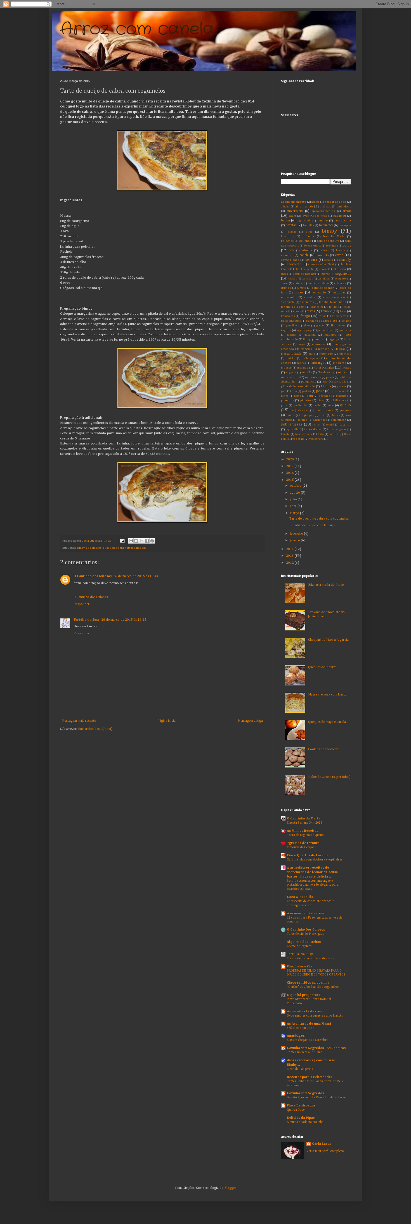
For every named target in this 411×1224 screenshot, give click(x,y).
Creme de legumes (299, 946)
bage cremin (304, 220)
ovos (341, 372)
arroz (346, 211)
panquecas (308, 381)
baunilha (308, 225)
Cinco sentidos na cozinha (308, 982)
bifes (309, 231)
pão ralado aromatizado (298, 386)
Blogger (230, 1188)
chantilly (345, 260)
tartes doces (312, 429)
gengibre (291, 325)
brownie (341, 250)
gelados (346, 321)
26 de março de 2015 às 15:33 (135, 576)
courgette (341, 279)
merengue (326, 353)
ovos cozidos (290, 377)
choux (284, 274)
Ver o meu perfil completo (325, 1151)
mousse (286, 367)
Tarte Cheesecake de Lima (304, 1052)
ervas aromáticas (334, 297)
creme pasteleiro (318, 283)
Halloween (338, 325)
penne (285, 396)
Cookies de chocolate (323, 749)
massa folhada (291, 353)
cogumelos (93, 547)
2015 (290, 480)
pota (284, 405)
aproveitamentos (323, 211)
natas (330, 367)
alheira (285, 206)
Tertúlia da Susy (87, 619)
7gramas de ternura (303, 843)
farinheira (317, 307)
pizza (321, 400)
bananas (322, 220)
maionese (318, 344)
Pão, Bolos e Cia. (300, 966)
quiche (290, 415)
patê (283, 391)
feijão (333, 306)
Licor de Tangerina (300, 1069)
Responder (81, 604)
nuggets (291, 372)
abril (293, 506)
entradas (339, 292)
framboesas (288, 316)
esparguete (288, 302)
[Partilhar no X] (141, 541)
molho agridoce (311, 358)
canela (304, 255)
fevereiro (297, 534)
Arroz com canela (137, 29)
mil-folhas (345, 354)
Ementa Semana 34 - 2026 (304, 822)
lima (306, 339)
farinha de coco (292, 306)
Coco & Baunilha (300, 897)
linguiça (333, 339)
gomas (320, 325)
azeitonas (321, 216)
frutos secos (339, 316)
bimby (80, 547)
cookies (293, 279)
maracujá (306, 349)
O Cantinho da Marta (303, 818)
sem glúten (338, 420)
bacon (285, 220)
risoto (322, 415)
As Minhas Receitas (302, 831)
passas (341, 386)
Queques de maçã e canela (327, 722)
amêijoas (325, 206)
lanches (292, 335)
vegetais (298, 439)
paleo (330, 377)
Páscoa (326, 386)
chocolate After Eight (321, 264)
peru (310, 396)
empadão (319, 292)
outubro (296, 485)
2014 (290, 549)
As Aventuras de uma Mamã (309, 1023)
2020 (290, 459)
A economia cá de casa (305, 913)
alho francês (304, 206)
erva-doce (309, 297)
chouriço (339, 269)
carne (339, 255)
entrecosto (288, 297)
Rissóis (335, 415)
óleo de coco (325, 372)
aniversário (295, 211)
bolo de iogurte (312, 246)
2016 (290, 473)
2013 (290, 556)
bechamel (326, 225)
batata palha (342, 220)
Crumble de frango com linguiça (312, 525)
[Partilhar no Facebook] (147, 541)
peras (297, 396)
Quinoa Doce (295, 1109)
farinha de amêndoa (332, 302)
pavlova (306, 391)
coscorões (307, 279)
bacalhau (339, 215)
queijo (345, 405)
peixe (320, 391)
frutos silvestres (291, 321)
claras (325, 273)
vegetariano (316, 439)
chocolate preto (304, 269)
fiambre (326, 311)
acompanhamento (293, 201)
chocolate (294, 264)
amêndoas (344, 206)
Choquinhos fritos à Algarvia (328, 640)
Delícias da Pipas (301, 1118)
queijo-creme (324, 410)
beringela (345, 225)
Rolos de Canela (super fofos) (329, 777)
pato (294, 391)
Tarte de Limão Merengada (305, 934)
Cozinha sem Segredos (305, 1093)
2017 (290, 466)
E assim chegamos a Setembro (308, 1040)
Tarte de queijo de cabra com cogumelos (319, 518)
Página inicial (166, 721)
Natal (317, 367)
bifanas (291, 232)
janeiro (295, 540)
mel (310, 354)
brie (291, 250)
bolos (347, 245)
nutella (307, 372)
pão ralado (340, 382)
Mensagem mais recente (79, 721)
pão (325, 381)
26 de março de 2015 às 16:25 (123, 619)
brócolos (324, 250)
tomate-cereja (303, 434)
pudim (318, 405)
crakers (297, 283)
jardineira (345, 330)
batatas (291, 225)
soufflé (330, 425)
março (295, 513)
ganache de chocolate (321, 320)
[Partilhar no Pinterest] (152, 541)
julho (294, 499)
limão (318, 339)
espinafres (307, 302)
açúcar (315, 202)
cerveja (328, 260)
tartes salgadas (135, 547)
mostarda (339, 363)
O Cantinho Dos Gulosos (306, 929)
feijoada (297, 311)
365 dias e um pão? (300, 1028)
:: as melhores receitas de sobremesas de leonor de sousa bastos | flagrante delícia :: (312, 872)
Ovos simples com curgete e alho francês (315, 1015)
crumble (286, 288)
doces (298, 292)
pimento (341, 396)
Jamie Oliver (325, 330)
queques (345, 410)
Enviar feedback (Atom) (95, 729)
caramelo (322, 255)
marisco (323, 349)
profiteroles (301, 405)
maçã (301, 344)
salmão (302, 420)
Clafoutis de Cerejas (300, 847)
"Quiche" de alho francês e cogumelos (313, 987)
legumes (330, 334)
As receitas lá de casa (305, 1011)
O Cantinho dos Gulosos (93, 576)
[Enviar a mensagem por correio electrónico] (121, 540)
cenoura (311, 260)
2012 (290, 563)
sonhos (316, 425)
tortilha (334, 434)
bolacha (308, 236)
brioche (306, 250)
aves (306, 215)
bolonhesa (332, 246)
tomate (285, 434)
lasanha (310, 334)
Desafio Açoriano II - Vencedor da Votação (316, 1097)
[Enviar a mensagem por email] (131, 541)
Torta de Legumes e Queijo (305, 835)
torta (321, 434)
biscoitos (287, 236)
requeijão (307, 415)
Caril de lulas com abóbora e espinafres (314, 859)
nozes (346, 367)
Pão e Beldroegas (301, 1105)
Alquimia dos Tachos (304, 942)
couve (284, 283)
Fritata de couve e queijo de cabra (310, 958)
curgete (301, 288)
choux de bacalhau (304, 274)
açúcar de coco (335, 201)
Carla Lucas (321, 1144)
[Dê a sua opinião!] (136, 541)
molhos (301, 363)
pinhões (305, 400)
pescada (324, 396)
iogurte (286, 330)
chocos (323, 269)
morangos (318, 363)
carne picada (290, 260)
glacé (307, 325)
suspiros (345, 424)
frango (305, 316)
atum (292, 215)
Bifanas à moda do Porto (326, 585)
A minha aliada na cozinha (305, 1122)
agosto (295, 492)
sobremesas (292, 424)
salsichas (319, 420)
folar (343, 311)
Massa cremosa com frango (328, 694)
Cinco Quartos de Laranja (308, 855)
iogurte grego (304, 330)
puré (330, 405)
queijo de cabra (113, 547)
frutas (322, 316)
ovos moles (313, 377)
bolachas (287, 241)
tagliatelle (292, 429)
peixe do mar (338, 391)
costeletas (324, 279)
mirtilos (291, 358)
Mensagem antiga (250, 721)
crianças (340, 283)
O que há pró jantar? (303, 995)
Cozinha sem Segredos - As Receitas (316, 1048)
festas (311, 311)
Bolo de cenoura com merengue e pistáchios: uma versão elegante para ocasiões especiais (313, 885)
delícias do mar (323, 287)
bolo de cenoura (327, 241)
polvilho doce (338, 400)
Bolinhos (305, 241)
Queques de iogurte (322, 667)
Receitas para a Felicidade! (309, 1077)
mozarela (303, 368)
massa (340, 349)
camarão (287, 255)
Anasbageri (296, 1035)
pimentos (287, 400)
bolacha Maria (333, 236)
